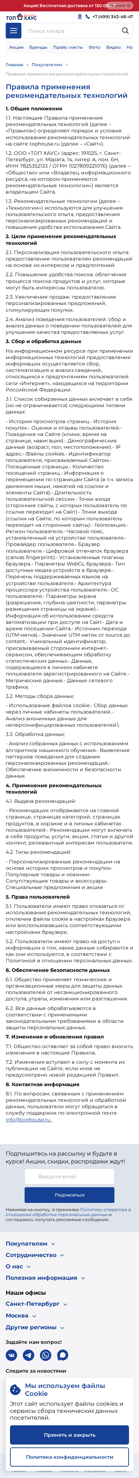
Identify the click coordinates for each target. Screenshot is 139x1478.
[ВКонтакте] (11, 1355)
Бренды (38, 47)
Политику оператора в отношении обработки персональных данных (68, 1212)
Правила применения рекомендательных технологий (67, 74)
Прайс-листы (68, 47)
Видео (113, 47)
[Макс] (62, 1355)
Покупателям (47, 64)
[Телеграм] (28, 1355)
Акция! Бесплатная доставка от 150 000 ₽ (70, 5)
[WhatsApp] (45, 1355)
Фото (95, 47)
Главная (14, 64)
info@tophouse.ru (29, 1119)
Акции (16, 47)
